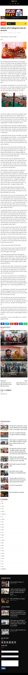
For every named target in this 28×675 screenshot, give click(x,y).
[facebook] (10, 3)
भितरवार (3, 540)
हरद (2, 563)
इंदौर (2, 503)
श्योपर (3, 558)
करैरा (20, 33)
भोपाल (3, 542)
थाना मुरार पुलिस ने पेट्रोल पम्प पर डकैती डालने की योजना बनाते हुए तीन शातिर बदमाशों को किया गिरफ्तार (17, 480)
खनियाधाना (3, 514)
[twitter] (13, 3)
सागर (3, 561)
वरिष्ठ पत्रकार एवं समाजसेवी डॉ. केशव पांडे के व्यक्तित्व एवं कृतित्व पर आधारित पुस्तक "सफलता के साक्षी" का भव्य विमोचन (18, 442)
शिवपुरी (3, 556)
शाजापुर (3, 553)
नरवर (3, 532)
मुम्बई (3, 545)
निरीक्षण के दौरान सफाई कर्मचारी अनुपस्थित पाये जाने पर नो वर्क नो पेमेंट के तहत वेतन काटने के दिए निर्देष (18, 458)
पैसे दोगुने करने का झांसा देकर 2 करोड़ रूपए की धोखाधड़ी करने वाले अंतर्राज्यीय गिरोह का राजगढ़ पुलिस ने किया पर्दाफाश (18, 427)
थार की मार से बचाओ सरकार (15, 485)
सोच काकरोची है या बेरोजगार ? (17, 582)
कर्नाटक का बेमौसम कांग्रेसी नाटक (18, 630)
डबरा (2, 521)
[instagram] (15, 3)
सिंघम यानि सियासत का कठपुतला (16, 492)
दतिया (3, 524)
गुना (2, 516)
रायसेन (3, 550)
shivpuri (4, 569)
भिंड (2, 537)
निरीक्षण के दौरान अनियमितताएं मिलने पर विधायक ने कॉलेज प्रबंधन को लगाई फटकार (13, 373)
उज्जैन (3, 506)
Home (3, 24)
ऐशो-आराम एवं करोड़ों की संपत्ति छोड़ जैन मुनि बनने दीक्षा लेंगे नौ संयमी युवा (17, 433)
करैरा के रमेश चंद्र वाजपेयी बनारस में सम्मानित (12, 342)
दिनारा (3, 527)
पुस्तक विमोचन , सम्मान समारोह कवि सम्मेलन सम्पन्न (13, 358)
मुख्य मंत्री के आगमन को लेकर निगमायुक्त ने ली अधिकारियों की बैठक (17, 472)
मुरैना (2, 548)
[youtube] (18, 3)
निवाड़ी (3, 535)
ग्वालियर (3, 519)
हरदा (2, 566)
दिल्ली (3, 529)
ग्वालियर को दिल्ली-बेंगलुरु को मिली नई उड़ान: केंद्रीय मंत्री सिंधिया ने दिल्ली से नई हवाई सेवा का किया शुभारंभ (18, 591)
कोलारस (3, 511)
